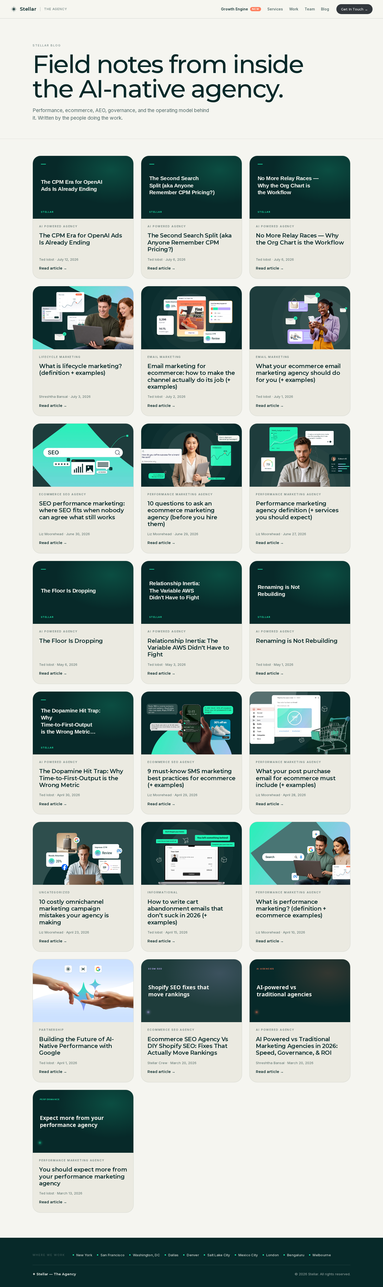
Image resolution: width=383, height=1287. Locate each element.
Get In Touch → (354, 9)
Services (275, 9)
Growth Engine (240, 9)
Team (310, 9)
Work (293, 9)
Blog (325, 9)
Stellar (28, 9)
